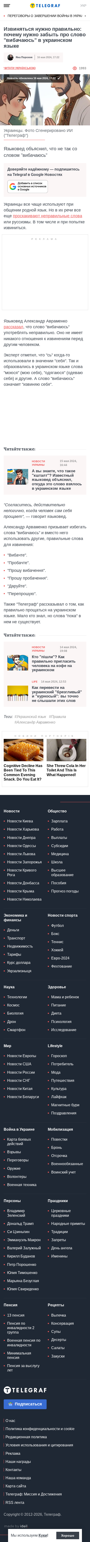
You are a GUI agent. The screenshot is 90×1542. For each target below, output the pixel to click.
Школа (57, 862)
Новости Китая (20, 1089)
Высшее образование (62, 872)
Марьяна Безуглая (23, 1281)
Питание (58, 1005)
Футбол (57, 926)
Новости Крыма (20, 891)
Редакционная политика (26, 1437)
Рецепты (56, 1305)
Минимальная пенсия (19, 1355)
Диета (56, 1013)
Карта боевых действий (19, 1141)
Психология (61, 1022)
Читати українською (20, 68)
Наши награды (18, 1462)
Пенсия (10, 1305)
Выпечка (58, 1315)
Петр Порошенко (21, 1265)
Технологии (17, 997)
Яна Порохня (24, 57)
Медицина (60, 854)
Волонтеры (17, 1177)
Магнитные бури (65, 1105)
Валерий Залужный (24, 1248)
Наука (9, 987)
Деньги (13, 930)
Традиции (59, 1232)
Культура (58, 1089)
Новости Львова (21, 854)
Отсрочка (59, 1156)
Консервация (62, 1323)
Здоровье (57, 987)
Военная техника (21, 1185)
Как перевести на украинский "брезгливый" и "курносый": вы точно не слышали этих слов (57, 694)
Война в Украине (19, 1129)
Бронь (56, 1148)
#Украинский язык (30, 717)
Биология (15, 1013)
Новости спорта (63, 915)
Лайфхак (58, 1097)
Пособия (58, 883)
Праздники (58, 1201)
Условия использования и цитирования (39, 1445)
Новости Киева (20, 821)
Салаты (58, 1348)
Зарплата (59, 821)
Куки (43, 1535)
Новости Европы (21, 1056)
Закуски (58, 1356)
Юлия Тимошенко (22, 1273)
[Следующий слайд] (85, 16)
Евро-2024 (60, 958)
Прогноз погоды (65, 891)
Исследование (63, 1030)
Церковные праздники (61, 1213)
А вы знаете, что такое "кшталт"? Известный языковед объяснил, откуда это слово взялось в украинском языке (57, 480)
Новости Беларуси (23, 1097)
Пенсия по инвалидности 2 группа (20, 1327)
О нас (10, 1421)
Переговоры (18, 1160)
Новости (12, 811)
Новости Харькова (23, 829)
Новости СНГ (18, 1081)
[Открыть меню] (7, 6)
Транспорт (16, 938)
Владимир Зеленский (16, 1213)
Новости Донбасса (23, 883)
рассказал (13, 327)
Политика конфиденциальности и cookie (40, 1429)
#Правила (57, 717)
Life (34, 681)
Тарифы (14, 954)
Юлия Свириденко (23, 1289)
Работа (57, 829)
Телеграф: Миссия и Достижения (34, 1494)
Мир (7, 1046)
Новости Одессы (21, 846)
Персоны (12, 1201)
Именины (59, 1256)
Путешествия (62, 1081)
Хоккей (57, 950)
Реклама (13, 1453)
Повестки (59, 1139)
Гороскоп (59, 1056)
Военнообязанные (67, 1164)
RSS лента (15, 1503)
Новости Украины (38, 463)
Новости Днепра (21, 838)
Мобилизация (60, 1129)
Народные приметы (68, 1224)
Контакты (13, 1470)
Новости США (19, 1064)
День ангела (61, 1248)
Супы (56, 1332)
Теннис (57, 942)
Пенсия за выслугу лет (23, 1368)
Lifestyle (55, 1046)
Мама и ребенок (65, 997)
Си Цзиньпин (18, 1232)
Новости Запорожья (24, 862)
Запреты (58, 1240)
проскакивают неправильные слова (47, 216)
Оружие (14, 1168)
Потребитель (62, 1064)
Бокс (55, 934)
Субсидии (59, 846)
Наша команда (18, 1478)
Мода (55, 1072)
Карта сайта (16, 1486)
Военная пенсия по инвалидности (23, 1342)
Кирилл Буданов (21, 1256)
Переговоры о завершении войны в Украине (48, 16)
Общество (57, 811)
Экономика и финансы (15, 917)
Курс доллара (18, 963)
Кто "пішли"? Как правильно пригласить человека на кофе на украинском (53, 663)
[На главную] (45, 6)
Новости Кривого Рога (21, 872)
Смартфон (16, 1030)
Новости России (21, 1072)
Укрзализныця (19, 971)
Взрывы (14, 1152)
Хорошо (67, 1535)
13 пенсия (15, 1315)
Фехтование (61, 966)
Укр (83, 5)
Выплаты (59, 838)
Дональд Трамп (20, 1224)
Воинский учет (63, 1172)
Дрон (11, 1022)
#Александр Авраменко (35, 722)
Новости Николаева (24, 899)
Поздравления (63, 1113)
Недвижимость (20, 946)
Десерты (58, 1340)
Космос (13, 1005)
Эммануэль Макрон (24, 1240)
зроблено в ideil (16, 1526)
